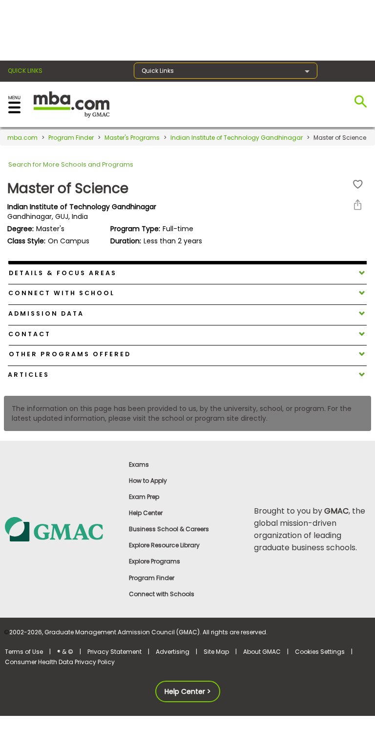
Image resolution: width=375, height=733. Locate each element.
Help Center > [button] (188, 691)
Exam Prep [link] (144, 497)
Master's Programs (132, 137)
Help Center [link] (146, 513)
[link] (62, 528)
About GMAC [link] (262, 651)
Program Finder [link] (151, 578)
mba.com (22, 137)
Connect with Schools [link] (161, 594)
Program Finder (71, 137)
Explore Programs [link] (154, 561)
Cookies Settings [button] (320, 651)
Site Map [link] (216, 651)
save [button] (358, 184)
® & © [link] (65, 651)
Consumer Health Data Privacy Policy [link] (60, 662)
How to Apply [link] (148, 480)
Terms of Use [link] (24, 651)
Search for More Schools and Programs (70, 164)
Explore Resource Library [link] (164, 545)
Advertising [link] (172, 651)
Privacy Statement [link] (114, 651)
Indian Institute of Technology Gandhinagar (236, 137)
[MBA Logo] (71, 104)
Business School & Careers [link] (169, 529)
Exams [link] (139, 464)
